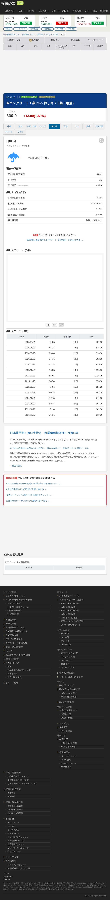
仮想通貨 (10, 819)
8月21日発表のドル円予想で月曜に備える (26, 489)
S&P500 (63, 727)
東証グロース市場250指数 (18, 654)
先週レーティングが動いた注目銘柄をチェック (28, 495)
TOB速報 (75, 40)
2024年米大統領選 (15, 806)
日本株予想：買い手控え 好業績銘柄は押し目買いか (44, 432)
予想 (36, 46)
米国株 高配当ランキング (18, 780)
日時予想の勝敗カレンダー (19, 607)
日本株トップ (14, 40)
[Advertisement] (55, 72)
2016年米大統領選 (15, 813)
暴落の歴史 (64, 752)
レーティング (20, 29)
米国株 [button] (65, 11)
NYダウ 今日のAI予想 (69, 689)
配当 (10, 46)
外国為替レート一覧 (69, 595)
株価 (9, 126)
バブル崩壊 (66, 760)
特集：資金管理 (13, 789)
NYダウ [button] (31, 11)
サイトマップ (12, 857)
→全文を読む (16, 466)
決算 (23, 46)
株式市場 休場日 (14, 677)
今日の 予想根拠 (68, 607)
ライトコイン (13, 833)
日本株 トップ (12, 662)
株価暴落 (63, 739)
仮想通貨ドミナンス (16, 844)
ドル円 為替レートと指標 (71, 599)
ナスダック (64, 723)
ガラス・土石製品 (29, 97)
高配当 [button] (54, 40)
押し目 (20, 3)
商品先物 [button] (77, 11)
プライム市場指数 (14, 639)
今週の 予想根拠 (68, 614)
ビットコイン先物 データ (18, 848)
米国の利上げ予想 (68, 697)
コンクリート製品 (47, 97)
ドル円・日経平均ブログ (71, 677)
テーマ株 (60, 29)
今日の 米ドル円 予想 (70, 603)
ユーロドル (66, 644)
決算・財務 (31, 126)
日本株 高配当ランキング (18, 776)
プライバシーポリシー (17, 865)
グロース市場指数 (14, 647)
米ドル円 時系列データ (70, 625)
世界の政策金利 (66, 673)
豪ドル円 (65, 634)
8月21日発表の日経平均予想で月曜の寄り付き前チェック (33, 483)
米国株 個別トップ (68, 710)
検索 (9, 666)
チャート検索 (91, 11)
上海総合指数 (65, 731)
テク (77, 126)
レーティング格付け (61, 47)
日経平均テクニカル (15, 627)
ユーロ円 (65, 637)
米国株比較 (47, 29)
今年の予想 (11, 623)
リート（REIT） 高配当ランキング (22, 784)
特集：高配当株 (13, 772)
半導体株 (71, 29)
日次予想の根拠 (14, 603)
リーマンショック (68, 756)
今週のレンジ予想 (68, 693)
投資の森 (8, 3)
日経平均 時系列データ (17, 631)
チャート (9, 132)
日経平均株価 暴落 (69, 743)
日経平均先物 (12, 635)
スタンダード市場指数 (16, 643)
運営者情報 (11, 861)
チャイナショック (68, 763)
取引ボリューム (14, 851)
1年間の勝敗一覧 (15, 610)
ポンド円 (65, 641)
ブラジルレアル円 (68, 657)
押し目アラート (96, 40)
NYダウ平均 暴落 (68, 747)
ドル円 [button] (20, 11)
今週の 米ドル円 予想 (70, 610)
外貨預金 (11, 793)
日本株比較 (34, 29)
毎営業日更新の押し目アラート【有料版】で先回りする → (55, 240)
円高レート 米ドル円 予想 (72, 621)
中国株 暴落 (66, 767)
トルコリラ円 (66, 660)
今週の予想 (11, 619)
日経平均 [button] (9, 11)
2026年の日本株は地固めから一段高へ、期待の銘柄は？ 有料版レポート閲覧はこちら (49, 448)
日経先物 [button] (43, 11)
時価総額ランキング (16, 841)
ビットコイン (13, 823)
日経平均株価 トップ (15, 595)
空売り (100, 46)
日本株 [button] (54, 11)
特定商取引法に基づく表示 (19, 868)
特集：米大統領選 (14, 802)
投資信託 (11, 796)
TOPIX (9, 651)
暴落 (48, 46)
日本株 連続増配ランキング (19, 670)
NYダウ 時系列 (66, 702)
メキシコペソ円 (67, 667)
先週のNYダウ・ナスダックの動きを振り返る (28, 501)
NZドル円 (65, 664)
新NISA (34, 40)
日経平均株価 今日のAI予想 (19, 599)
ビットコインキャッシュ (18, 837)
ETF (74, 46)
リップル (11, 826)
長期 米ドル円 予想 (69, 618)
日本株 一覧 (12, 674)
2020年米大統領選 (15, 810)
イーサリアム (13, 830)
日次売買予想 (13, 614)
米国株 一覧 (66, 714)
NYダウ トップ (66, 685)
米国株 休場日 (67, 718)
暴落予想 (104, 11)
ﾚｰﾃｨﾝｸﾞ (43, 126)
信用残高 (99, 126)
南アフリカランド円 (69, 653)
